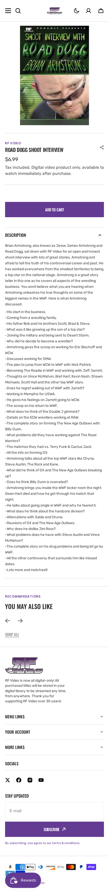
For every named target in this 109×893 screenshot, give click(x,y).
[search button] (18, 11)
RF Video (30, 888)
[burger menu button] (8, 11)
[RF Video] (54, 10)
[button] (76, 10)
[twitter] (7, 786)
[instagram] (29, 786)
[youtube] (41, 786)
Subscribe (50, 835)
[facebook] (18, 786)
